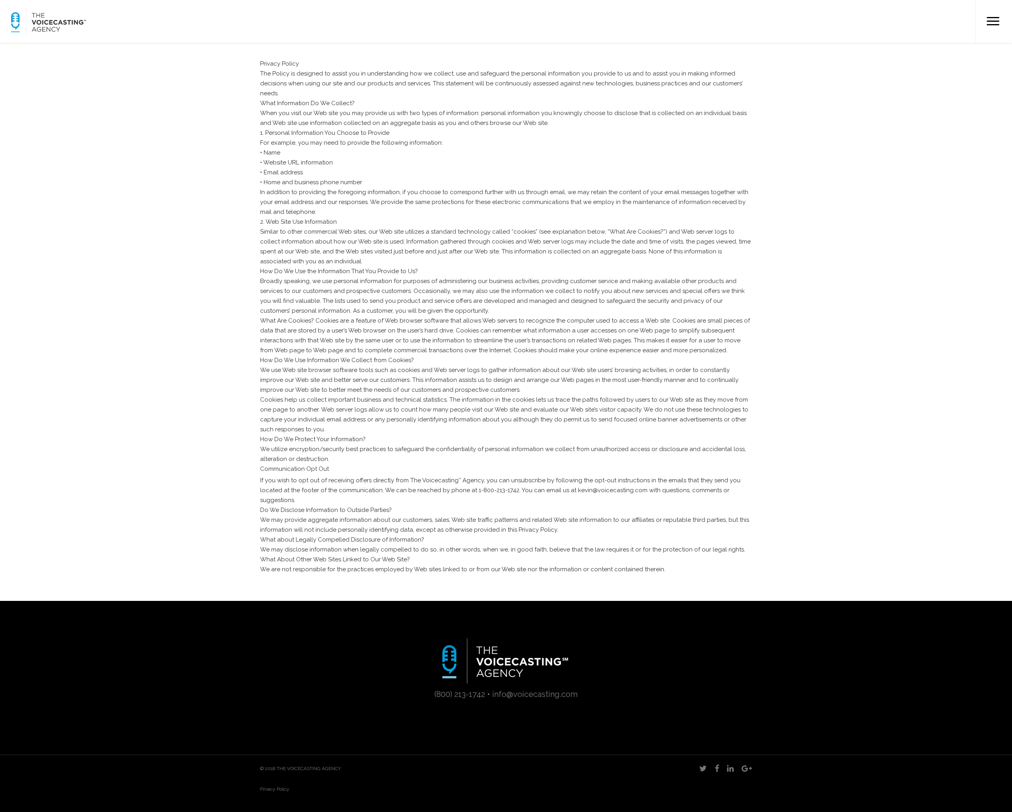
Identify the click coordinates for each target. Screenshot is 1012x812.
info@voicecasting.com (535, 694)
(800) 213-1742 (459, 694)
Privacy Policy (274, 789)
